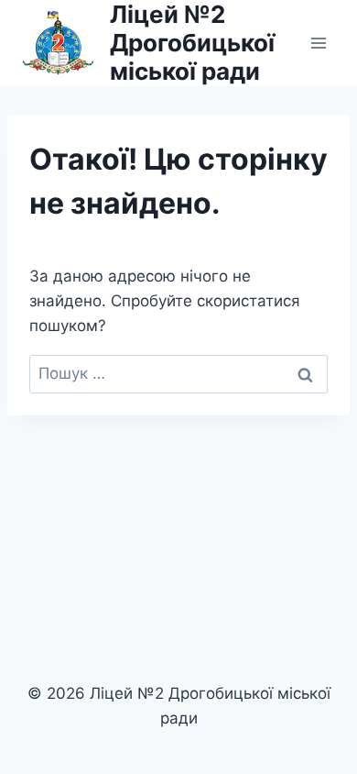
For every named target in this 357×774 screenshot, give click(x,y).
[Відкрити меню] (318, 42)
